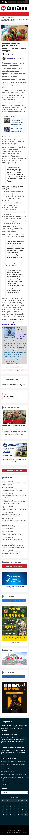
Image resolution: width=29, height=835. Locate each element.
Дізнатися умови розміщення (14, 566)
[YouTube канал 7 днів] (23, 2)
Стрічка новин (8, 477)
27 (14, 814)
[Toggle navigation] (3, 14)
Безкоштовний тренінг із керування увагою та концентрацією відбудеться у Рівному (14, 489)
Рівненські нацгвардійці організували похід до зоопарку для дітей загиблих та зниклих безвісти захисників (14, 496)
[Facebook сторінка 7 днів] (9, 2)
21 (18, 812)
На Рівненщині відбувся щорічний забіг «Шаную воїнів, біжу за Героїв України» (14, 521)
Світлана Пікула (11, 58)
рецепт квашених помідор (12, 370)
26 (10, 814)
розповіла (8, 85)
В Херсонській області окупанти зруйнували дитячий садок (13, 385)
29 (22, 814)
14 (18, 809)
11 (6, 809)
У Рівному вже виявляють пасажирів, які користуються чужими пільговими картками (13, 546)
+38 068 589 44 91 (10, 771)
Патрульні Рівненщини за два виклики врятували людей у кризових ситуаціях (12, 540)
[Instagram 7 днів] (12, 2)
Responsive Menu (26, 1)
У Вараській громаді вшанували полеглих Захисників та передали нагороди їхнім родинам (12, 515)
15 (22, 809)
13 (14, 809)
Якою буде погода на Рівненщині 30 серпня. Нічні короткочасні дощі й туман (13, 502)
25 (6, 814)
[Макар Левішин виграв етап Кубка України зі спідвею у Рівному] (9, 328)
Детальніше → (5, 743)
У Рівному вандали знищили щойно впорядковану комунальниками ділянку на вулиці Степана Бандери (13, 533)
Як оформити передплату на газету (14, 470)
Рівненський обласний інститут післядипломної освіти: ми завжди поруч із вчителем (14, 459)
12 (10, 809)
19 (10, 812)
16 (26, 809)
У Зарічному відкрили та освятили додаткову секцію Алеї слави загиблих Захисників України (14, 508)
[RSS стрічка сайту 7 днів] (15, 2)
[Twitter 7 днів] (18, 2)
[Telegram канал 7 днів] (20, 2)
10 (3, 809)
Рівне (24, 370)
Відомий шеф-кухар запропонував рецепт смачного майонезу (13, 322)
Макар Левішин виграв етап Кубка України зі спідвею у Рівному (13, 483)
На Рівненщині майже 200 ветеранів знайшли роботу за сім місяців (13, 527)
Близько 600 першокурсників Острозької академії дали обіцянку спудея (12, 552)
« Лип (2, 821)
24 (3, 814)
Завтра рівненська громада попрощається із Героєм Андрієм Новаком (15, 378)
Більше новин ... (6, 556)
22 (22, 812)
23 (26, 812)
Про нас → (4, 730)
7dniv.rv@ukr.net (9, 769)
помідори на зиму (17, 367)
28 (18, 814)
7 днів (18, 830)
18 (6, 812)
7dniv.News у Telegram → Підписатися (13, 676)
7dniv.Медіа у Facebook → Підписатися (14, 600)
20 (14, 812)
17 (3, 812)
